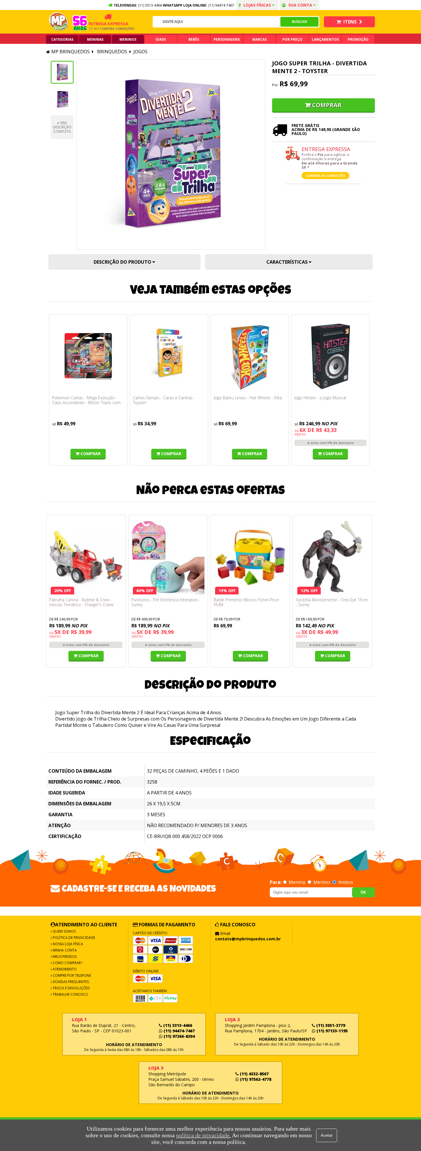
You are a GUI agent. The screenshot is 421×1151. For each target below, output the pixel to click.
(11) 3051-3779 (330, 1025)
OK (363, 892)
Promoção (358, 39)
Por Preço (292, 39)
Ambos (345, 882)
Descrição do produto (123, 262)
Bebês (193, 39)
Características (287, 262)
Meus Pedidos (64, 956)
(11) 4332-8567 (254, 1073)
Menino (321, 882)
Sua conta (300, 5)
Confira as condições (325, 175)
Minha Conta (64, 950)
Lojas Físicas (257, 5)
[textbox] (217, 22)
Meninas (95, 39)
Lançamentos (325, 39)
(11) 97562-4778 (255, 1079)
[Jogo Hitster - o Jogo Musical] (330, 356)
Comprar (327, 105)
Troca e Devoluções (71, 988)
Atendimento (64, 969)
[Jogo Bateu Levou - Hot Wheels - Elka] (250, 356)
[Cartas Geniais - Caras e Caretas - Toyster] (169, 356)
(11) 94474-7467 (221, 5)
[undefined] (171, 154)
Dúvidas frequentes (70, 981)
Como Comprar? (67, 962)
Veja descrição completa (62, 127)
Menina (297, 882)
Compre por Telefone (71, 975)
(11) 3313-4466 (177, 1025)
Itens (350, 22)
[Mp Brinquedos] (58, 21)
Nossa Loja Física (67, 943)
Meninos (127, 39)
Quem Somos (64, 931)
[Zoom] (62, 72)
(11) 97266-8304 (178, 1036)
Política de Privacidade (73, 937)
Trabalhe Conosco (70, 994)
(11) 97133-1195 (331, 1030)
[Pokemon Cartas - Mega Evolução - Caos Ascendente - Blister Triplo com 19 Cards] (88, 356)
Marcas (259, 39)
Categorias (62, 39)
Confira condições (106, 28)
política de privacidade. (203, 1135)
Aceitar (327, 1135)
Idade (161, 39)
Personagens (227, 39)
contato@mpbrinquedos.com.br (248, 938)
